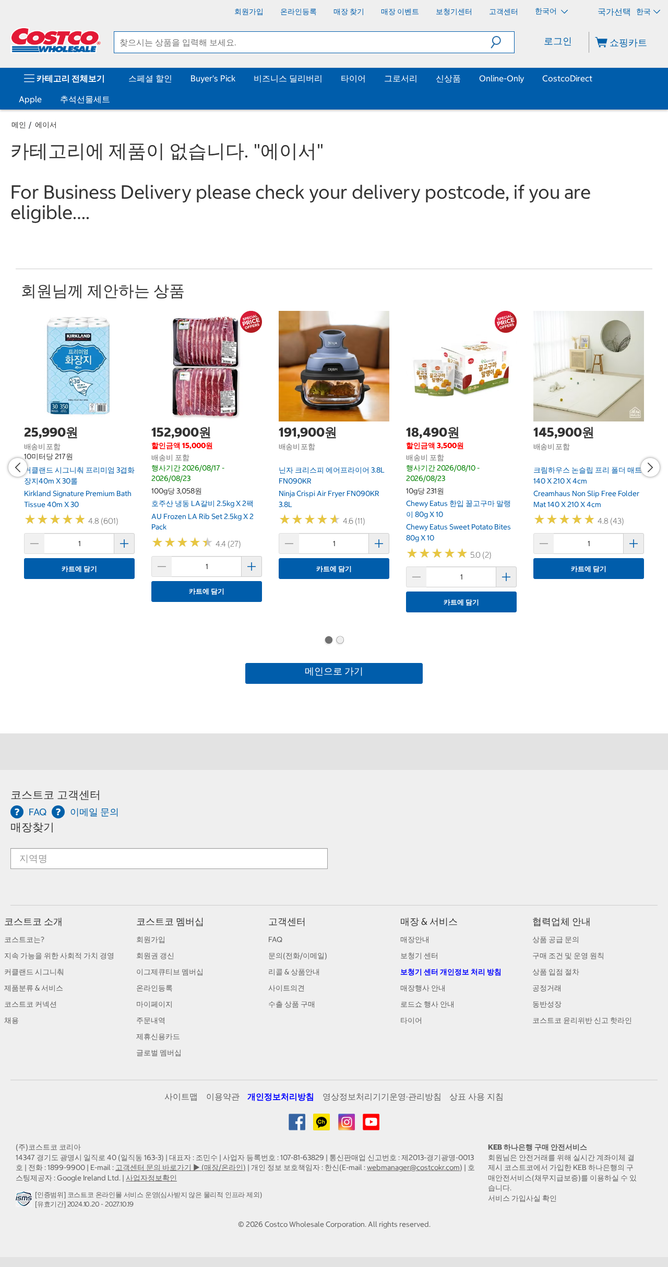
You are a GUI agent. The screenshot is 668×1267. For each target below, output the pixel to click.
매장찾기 (32, 827)
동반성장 (547, 1004)
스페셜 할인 (150, 78)
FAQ (275, 939)
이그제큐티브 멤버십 (170, 971)
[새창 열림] (25, 1201)
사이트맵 (181, 1096)
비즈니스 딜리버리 (288, 78)
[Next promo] (650, 467)
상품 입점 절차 (555, 971)
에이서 (46, 124)
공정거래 (547, 988)
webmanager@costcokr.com (413, 1167)
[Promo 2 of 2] (340, 641)
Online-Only (501, 78)
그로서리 (401, 78)
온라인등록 (154, 988)
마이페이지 (154, 1004)
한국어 (546, 11)
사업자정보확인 (151, 1177)
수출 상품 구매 (291, 1004)
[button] (502, 42)
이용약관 (223, 1096)
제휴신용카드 (158, 1036)
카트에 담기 (79, 568)
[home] (55, 40)
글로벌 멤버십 (159, 1052)
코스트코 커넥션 (30, 1004)
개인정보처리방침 (280, 1096)
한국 (643, 11)
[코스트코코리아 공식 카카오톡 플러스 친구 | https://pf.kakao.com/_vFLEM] (322, 1125)
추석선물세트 (85, 99)
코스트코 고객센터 (55, 795)
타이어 (353, 78)
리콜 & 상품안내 (294, 971)
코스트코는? (24, 939)
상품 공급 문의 (555, 939)
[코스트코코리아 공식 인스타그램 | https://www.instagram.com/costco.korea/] (347, 1125)
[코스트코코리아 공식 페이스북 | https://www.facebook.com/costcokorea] (298, 1125)
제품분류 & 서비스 (33, 988)
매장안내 (415, 939)
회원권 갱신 (155, 955)
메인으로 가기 (334, 671)
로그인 (558, 41)
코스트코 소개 (33, 921)
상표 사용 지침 (476, 1096)
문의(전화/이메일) (297, 955)
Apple (30, 99)
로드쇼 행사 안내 (427, 1004)
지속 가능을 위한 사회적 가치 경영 (59, 955)
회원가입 (150, 939)
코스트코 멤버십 (170, 921)
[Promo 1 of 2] (328, 641)
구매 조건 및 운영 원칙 (568, 955)
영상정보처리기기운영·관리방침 (382, 1096)
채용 (11, 1020)
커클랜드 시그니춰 (34, 971)
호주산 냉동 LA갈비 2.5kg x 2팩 (202, 503)
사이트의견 (286, 988)
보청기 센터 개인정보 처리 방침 (451, 971)
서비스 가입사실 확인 (522, 1198)
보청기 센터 (419, 955)
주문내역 (150, 1020)
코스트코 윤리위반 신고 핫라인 (582, 1020)
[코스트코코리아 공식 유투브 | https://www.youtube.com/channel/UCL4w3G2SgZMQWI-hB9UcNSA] (371, 1125)
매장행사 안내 (423, 988)
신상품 (448, 78)
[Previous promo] (18, 467)
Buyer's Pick (212, 78)
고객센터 (287, 921)
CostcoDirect (567, 78)
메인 (18, 124)
